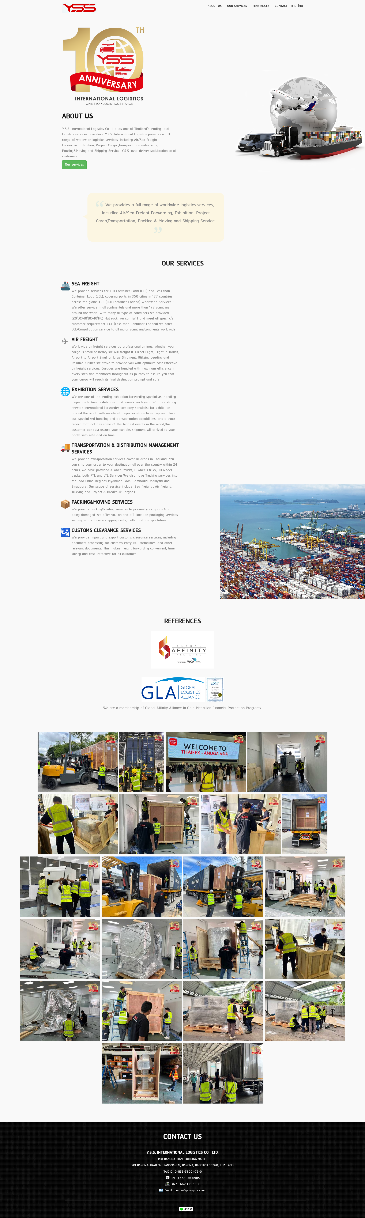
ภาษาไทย (297, 6)
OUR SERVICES (237, 6)
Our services (74, 165)
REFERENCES (260, 6)
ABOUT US (215, 6)
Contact (281, 6)
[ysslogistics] (182, 649)
